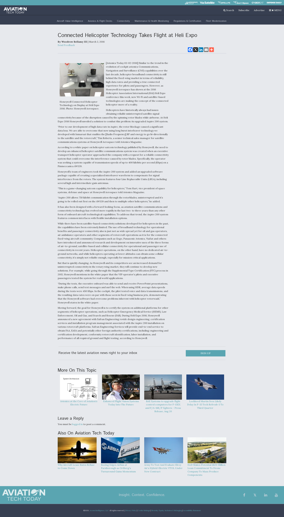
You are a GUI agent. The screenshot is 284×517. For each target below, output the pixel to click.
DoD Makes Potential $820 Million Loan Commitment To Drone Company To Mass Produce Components (206, 469)
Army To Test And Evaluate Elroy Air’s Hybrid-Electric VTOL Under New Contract (163, 468)
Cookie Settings (144, 510)
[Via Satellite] (207, 3)
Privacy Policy (130, 510)
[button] (275, 10)
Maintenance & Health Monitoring (152, 21)
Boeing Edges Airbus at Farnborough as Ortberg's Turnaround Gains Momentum (118, 468)
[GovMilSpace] (240, 2)
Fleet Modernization (216, 21)
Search (230, 10)
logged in (77, 424)
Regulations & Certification (187, 21)
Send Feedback (66, 45)
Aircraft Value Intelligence (70, 21)
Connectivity (123, 21)
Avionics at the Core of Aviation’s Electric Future (78, 403)
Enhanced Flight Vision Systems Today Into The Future (121, 403)
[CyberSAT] (257, 3)
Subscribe (243, 10)
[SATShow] (224, 2)
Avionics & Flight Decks (100, 21)
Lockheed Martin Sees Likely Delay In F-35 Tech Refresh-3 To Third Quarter (205, 405)
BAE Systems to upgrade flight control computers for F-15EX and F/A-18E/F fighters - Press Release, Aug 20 (163, 406)
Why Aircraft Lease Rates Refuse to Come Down (76, 466)
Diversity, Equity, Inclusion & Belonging (166, 510)
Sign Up (205, 353)
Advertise (259, 10)
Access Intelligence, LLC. (99, 510)
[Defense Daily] (274, 2)
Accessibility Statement (192, 510)
